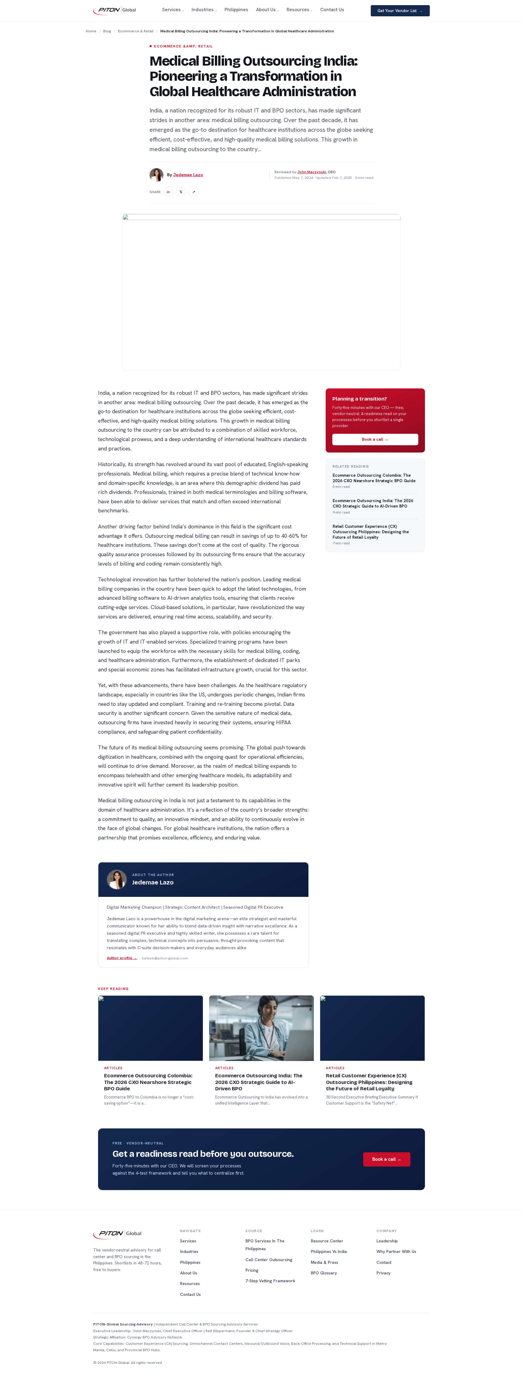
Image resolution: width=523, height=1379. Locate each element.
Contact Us (190, 1294)
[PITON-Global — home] (114, 10)
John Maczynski (312, 171)
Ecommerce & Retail (135, 31)
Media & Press (324, 1262)
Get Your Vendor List (400, 10)
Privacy (383, 1273)
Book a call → (375, 439)
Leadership (387, 1241)
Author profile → (122, 958)
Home (91, 31)
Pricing (251, 1270)
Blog (107, 31)
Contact (384, 1262)
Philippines (190, 1262)
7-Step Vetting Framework (270, 1280)
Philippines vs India (329, 1251)
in (168, 192)
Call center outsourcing (268, 1259)
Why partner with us (396, 1251)
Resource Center (327, 1241)
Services (188, 1241)
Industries (189, 1251)
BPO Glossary (324, 1273)
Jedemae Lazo (188, 174)
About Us (188, 1273)
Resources (190, 1283)
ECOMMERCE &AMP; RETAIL (183, 46)
